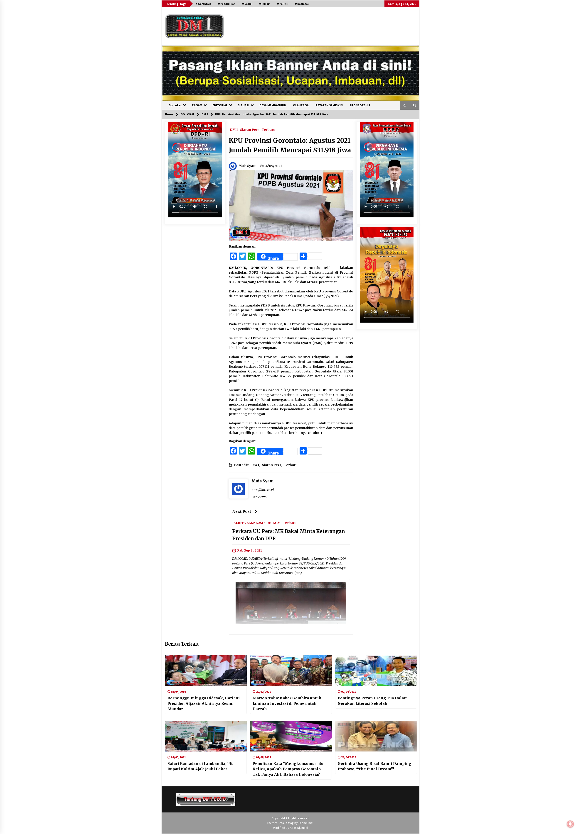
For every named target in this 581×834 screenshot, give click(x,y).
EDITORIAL (220, 105)
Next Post (241, 511)
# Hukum (264, 3)
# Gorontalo (203, 3)
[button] (405, 105)
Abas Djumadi (299, 828)
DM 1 (234, 129)
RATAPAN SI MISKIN (329, 105)
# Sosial (247, 3)
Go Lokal (175, 105)
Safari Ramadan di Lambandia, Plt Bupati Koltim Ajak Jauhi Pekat (200, 766)
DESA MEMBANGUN (272, 105)
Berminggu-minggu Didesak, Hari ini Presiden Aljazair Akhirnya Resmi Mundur (203, 703)
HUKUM (274, 522)
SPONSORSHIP (360, 105)
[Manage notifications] (570, 824)
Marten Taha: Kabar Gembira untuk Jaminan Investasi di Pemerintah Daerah (287, 703)
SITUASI (243, 105)
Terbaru (268, 129)
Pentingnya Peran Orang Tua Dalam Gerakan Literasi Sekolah (373, 701)
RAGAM (197, 105)
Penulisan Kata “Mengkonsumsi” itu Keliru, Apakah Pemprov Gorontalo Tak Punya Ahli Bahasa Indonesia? (288, 769)
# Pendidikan (226, 3)
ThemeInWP (306, 823)
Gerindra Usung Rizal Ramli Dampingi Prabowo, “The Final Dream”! (375, 766)
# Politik (282, 3)
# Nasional (302, 3)
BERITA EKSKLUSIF (249, 522)
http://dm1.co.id (262, 490)
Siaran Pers (249, 129)
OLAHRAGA (301, 105)
